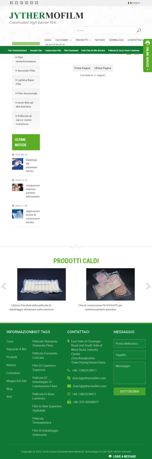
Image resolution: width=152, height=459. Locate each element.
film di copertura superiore (44, 367)
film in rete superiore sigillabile (47, 408)
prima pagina (82, 68)
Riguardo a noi (16, 349)
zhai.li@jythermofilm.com (89, 378)
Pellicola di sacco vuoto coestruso (123, 50)
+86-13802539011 (84, 370)
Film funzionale (71, 50)
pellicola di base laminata (43, 396)
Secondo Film (36, 50)
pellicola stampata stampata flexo (44, 343)
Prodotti (82, 40)
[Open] (147, 55)
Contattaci (135, 40)
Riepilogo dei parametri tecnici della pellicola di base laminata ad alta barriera (32, 165)
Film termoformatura (17, 50)
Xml (9, 397)
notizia (11, 365)
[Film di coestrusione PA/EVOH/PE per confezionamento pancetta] (110, 284)
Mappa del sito (16, 381)
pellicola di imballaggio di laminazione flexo (44, 382)
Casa (47, 40)
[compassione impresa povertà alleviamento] (17, 187)
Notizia (100, 40)
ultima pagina (103, 68)
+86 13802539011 (84, 394)
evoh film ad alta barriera (93, 50)
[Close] (147, 73)
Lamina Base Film (53, 50)
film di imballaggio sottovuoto (45, 432)
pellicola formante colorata (44, 355)
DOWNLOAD (116, 40)
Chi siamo (62, 40)
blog (9, 389)
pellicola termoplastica (41, 420)
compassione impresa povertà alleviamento (33, 191)
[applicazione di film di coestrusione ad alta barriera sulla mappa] (17, 214)
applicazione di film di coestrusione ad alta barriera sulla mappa (33, 216)
